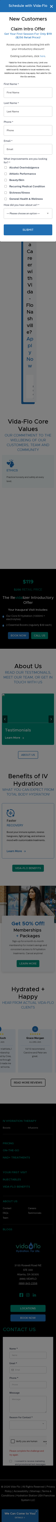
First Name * (11, 84)
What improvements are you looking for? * (25, 160)
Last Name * (11, 103)
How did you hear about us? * (21, 205)
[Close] (52, 6)
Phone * (8, 122)
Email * (8, 141)
